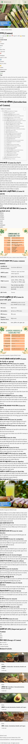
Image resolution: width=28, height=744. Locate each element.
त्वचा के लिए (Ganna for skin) (11, 130)
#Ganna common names (17, 81)
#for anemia (8, 77)
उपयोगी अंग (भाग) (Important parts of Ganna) (12, 157)
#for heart (13, 77)
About (1, 739)
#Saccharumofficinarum (5, 85)
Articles (4, 739)
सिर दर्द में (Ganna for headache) (11, 147)
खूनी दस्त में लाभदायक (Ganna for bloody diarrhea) (14, 150)
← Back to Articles (4, 29)
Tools (18, 739)
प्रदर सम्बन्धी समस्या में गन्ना (10, 138)
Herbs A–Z (8, 739)
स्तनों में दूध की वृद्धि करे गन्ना (10, 148)
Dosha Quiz (14, 739)
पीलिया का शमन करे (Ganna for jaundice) (12, 127)
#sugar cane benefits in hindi (17, 85)
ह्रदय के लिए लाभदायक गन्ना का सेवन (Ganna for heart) (15, 126)
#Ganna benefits (20, 79)
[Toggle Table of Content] (23, 109)
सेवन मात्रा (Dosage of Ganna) (9, 158)
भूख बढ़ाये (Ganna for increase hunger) (12, 144)
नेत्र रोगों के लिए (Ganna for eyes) (11, 155)
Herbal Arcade (7, 2)
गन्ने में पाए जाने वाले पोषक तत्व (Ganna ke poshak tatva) (13, 115)
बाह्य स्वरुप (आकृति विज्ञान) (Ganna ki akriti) (11, 114)
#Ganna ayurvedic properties (10, 79)
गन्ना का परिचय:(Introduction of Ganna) (9, 111)
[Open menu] (25, 2)
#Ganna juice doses (11, 83)
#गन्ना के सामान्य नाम (15, 89)
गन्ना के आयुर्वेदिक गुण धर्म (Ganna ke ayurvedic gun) (13, 118)
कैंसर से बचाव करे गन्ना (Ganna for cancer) (13, 137)
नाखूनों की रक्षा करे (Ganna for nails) (12, 154)
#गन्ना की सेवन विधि (8, 87)
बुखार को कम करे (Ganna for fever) (11, 131)
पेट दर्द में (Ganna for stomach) (11, 152)
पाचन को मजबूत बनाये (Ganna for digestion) (13, 134)
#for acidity (2, 77)
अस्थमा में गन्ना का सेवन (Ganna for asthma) (13, 145)
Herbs (1, 73)
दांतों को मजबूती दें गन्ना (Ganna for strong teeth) (13, 133)
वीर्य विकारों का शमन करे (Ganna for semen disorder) (14, 140)
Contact (21, 739)
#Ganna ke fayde (20, 83)
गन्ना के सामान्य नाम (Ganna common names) (12, 117)
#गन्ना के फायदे (7, 89)
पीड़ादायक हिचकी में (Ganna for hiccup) (12, 151)
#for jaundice (19, 77)
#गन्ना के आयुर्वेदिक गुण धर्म (18, 87)
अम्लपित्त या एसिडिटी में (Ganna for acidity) (13, 124)
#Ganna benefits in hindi (5, 81)
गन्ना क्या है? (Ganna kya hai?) (9, 112)
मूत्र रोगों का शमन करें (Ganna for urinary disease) (14, 123)
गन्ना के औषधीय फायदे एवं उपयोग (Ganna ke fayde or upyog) (14, 120)
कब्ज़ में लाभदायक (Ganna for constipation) (13, 141)
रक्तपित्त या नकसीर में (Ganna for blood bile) (13, 136)
